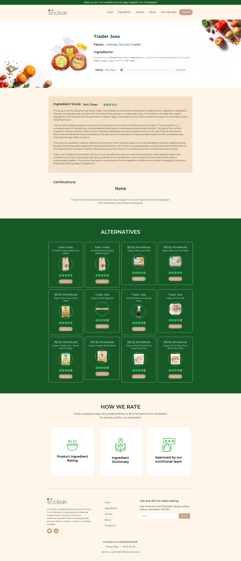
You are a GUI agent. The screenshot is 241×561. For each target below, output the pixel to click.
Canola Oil (119, 60)
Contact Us (110, 525)
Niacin (127, 57)
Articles (140, 12)
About (152, 12)
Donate (186, 12)
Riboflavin (173, 57)
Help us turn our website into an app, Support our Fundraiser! (120, 2)
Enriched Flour (101, 57)
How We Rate (168, 12)
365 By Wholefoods (138, 247)
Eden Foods (65, 247)
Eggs (110, 60)
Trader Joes (102, 294)
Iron (143, 57)
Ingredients (124, 12)
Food (110, 12)
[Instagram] (56, 530)
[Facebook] (49, 530)
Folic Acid (184, 57)
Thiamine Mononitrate (157, 57)
